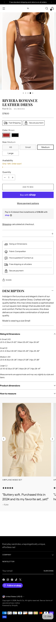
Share (9, 280)
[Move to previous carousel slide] (3, 439)
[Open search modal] (46, 8)
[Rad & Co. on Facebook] (3, 580)
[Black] (15, 135)
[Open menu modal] (3, 8)
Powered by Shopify (10, 605)
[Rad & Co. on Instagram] (8, 580)
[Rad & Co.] (28, 8)
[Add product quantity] (12, 177)
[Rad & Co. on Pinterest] (12, 580)
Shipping (6, 224)
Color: (8, 130)
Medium (45, 147)
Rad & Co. (7, 108)
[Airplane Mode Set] (26, 439)
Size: (8, 142)
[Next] (51, 2)
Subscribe (49, 571)
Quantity (6, 172)
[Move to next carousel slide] (52, 439)
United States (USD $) (13, 596)
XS (10, 147)
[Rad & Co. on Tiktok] (16, 580)
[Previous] (4, 2)
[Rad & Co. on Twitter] (20, 580)
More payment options (28, 203)
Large (10, 153)
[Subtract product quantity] (4, 177)
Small (28, 147)
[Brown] (6, 135)
